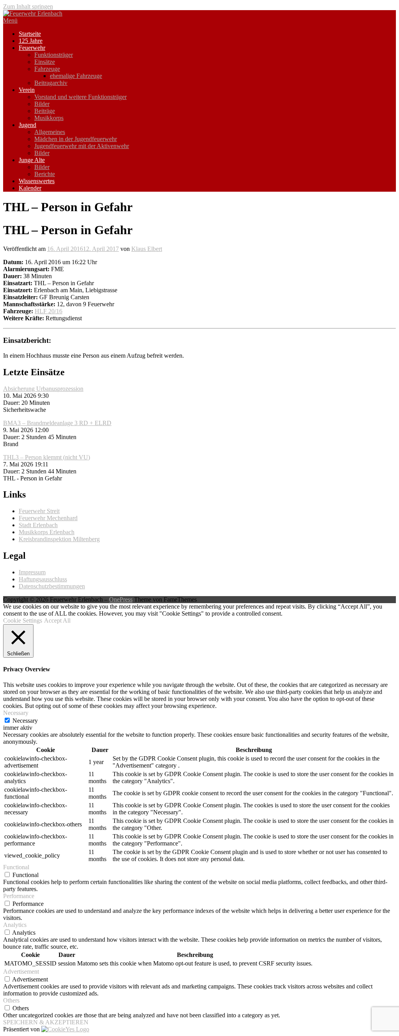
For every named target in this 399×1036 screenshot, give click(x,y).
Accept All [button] (57, 620)
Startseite (30, 33)
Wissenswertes (37, 181)
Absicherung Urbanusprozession (43, 388)
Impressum (32, 572)
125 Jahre (30, 40)
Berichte (44, 174)
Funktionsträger (53, 54)
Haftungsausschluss (43, 579)
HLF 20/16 (48, 311)
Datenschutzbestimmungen (52, 586)
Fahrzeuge (47, 68)
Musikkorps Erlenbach (46, 532)
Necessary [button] (15, 712)
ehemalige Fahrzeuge (76, 75)
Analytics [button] (14, 924)
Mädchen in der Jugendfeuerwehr (75, 139)
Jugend (27, 125)
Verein (27, 89)
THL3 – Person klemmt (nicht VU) (46, 457)
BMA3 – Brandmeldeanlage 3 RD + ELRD (57, 423)
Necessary (25, 720)
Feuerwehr (32, 47)
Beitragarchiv (50, 82)
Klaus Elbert (146, 248)
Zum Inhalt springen (28, 6)
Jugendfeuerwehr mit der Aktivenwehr (81, 146)
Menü (10, 20)
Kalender (30, 188)
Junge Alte (32, 160)
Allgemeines (49, 132)
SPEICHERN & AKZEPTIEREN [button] (45, 1022)
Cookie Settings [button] (22, 620)
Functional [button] (16, 867)
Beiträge (44, 111)
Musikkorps (49, 118)
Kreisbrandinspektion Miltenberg (59, 539)
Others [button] (11, 1000)
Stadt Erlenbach (38, 525)
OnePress (120, 599)
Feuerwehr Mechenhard (48, 518)
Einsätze (44, 61)
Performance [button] (18, 896)
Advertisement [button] (21, 971)
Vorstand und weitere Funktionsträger (80, 97)
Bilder (41, 104)
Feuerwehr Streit (39, 511)
